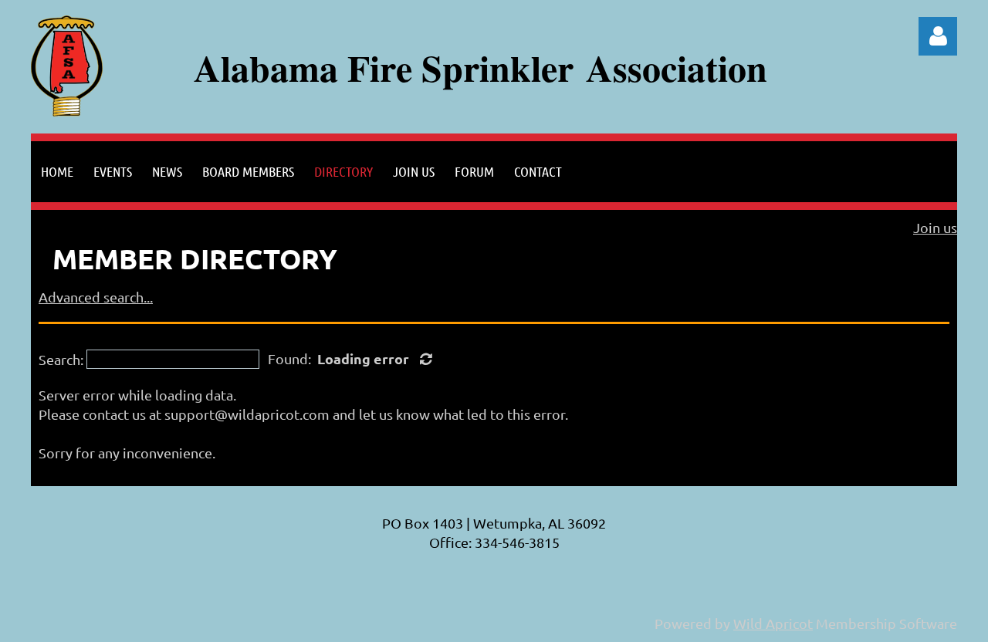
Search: (61, 359)
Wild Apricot (773, 623)
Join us (935, 227)
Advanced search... (96, 297)
